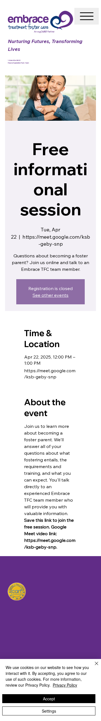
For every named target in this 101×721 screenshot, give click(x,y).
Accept (49, 698)
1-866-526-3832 (14, 60)
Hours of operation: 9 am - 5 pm (18, 63)
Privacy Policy (65, 685)
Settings (49, 711)
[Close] (93, 666)
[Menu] (86, 16)
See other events (50, 295)
